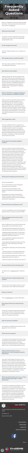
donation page (9, 297)
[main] (14, 9)
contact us (12, 25)
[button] (1, 2)
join (3, 327)
